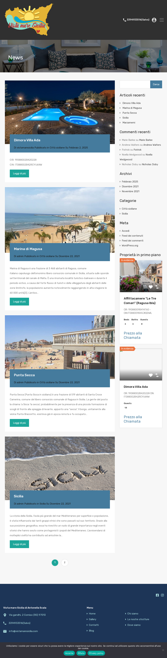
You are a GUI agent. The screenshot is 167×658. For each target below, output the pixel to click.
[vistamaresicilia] (29, 35)
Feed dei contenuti (132, 235)
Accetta (69, 653)
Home (92, 613)
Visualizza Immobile (141, 285)
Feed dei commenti (132, 240)
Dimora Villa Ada (27, 140)
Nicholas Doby (150, 164)
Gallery (92, 619)
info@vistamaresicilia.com (23, 631)
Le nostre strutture (138, 619)
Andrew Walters (152, 144)
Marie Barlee (145, 140)
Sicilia (18, 496)
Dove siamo (134, 625)
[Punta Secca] (60, 347)
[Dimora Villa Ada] (60, 112)
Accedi (125, 230)
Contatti (94, 625)
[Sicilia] (60, 468)
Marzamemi (128, 122)
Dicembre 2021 (130, 186)
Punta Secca (24, 375)
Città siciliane (57, 147)
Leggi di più (19, 173)
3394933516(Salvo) (138, 20)
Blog (91, 631)
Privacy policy (96, 653)
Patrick (137, 149)
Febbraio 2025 (130, 181)
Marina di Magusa (28, 249)
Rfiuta (81, 653)
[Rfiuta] (163, 650)
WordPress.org (130, 245)
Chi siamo (132, 613)
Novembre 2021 (130, 191)
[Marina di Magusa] (60, 220)
